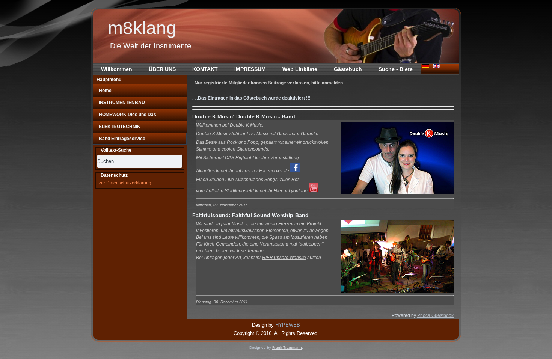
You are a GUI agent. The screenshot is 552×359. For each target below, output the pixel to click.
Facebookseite (274, 170)
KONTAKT (205, 69)
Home (105, 90)
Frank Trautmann (287, 347)
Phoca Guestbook (435, 315)
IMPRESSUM (250, 69)
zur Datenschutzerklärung (125, 183)
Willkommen (116, 69)
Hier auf (291, 190)
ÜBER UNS (162, 69)
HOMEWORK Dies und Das (127, 114)
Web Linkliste (299, 69)
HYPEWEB (287, 325)
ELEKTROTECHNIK (119, 126)
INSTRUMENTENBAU (122, 102)
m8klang (142, 28)
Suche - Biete (396, 69)
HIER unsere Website (284, 257)
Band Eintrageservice (122, 138)
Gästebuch (348, 69)
